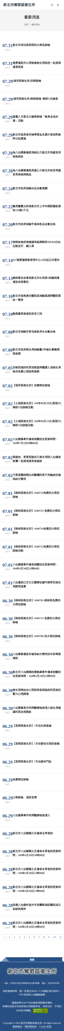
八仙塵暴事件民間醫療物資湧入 (31, 815)
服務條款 (17, 1026)
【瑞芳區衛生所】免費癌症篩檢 (31, 385)
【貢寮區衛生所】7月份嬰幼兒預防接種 (36, 743)
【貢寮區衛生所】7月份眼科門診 (32, 761)
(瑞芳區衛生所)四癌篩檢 (27, 80)
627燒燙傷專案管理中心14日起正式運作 (36, 259)
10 (54, 937)
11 (60, 937)
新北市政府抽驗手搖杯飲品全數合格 (34, 223)
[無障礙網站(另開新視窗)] (40, 1010)
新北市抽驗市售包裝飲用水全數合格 (34, 331)
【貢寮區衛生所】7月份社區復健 (32, 725)
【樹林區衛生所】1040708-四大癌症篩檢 (36, 635)
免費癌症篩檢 (21, 779)
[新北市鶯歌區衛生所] (19, 5)
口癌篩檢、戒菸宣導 (25, 797)
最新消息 (35, 24)
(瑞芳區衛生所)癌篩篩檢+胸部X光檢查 (35, 98)
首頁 (26, 24)
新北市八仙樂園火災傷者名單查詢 (33, 833)
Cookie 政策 (45, 1026)
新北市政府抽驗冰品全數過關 (30, 188)
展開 (32, 959)
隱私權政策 (31, 1026)
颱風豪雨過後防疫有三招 (27, 313)
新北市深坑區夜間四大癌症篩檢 (31, 44)
